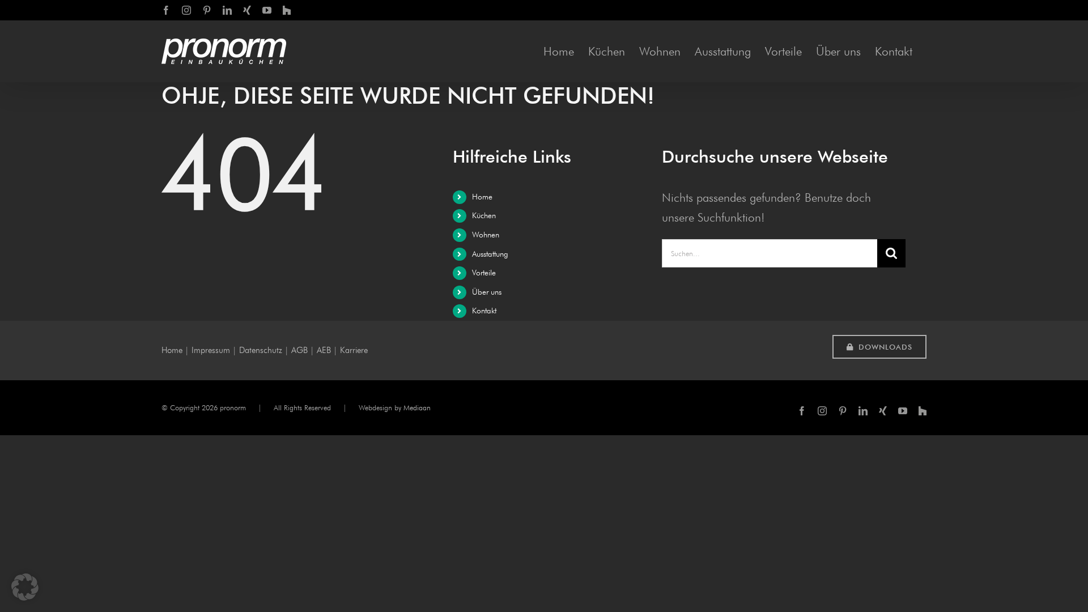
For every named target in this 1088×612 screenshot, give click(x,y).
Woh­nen (485, 235)
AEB (324, 350)
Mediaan (417, 407)
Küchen (484, 215)
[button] (25, 587)
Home (482, 197)
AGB (299, 350)
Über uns (487, 292)
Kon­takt (484, 311)
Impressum (211, 350)
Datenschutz (260, 350)
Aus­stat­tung (490, 254)
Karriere (354, 350)
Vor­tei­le (484, 273)
